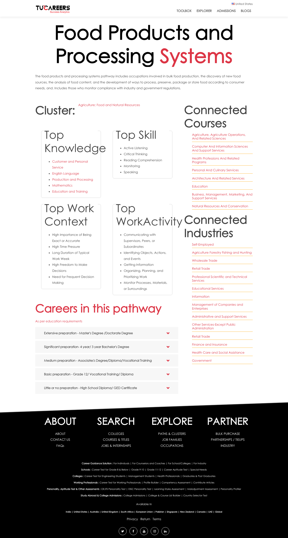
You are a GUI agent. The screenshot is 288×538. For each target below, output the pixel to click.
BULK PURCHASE (228, 434)
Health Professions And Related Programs (215, 160)
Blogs (246, 11)
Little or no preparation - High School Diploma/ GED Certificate (90, 388)
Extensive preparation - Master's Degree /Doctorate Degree (88, 333)
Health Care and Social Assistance (218, 352)
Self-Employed (203, 244)
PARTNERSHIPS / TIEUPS (228, 440)
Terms (157, 519)
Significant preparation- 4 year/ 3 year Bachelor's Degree (86, 347)
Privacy (132, 519)
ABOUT (60, 434)
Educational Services (208, 288)
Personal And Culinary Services (215, 170)
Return (145, 519)
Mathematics (62, 185)
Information (200, 296)
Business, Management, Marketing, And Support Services (222, 196)
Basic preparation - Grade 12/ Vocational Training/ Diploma (88, 374)
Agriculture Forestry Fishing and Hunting (222, 252)
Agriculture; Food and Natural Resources (109, 105)
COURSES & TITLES (116, 440)
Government (202, 360)
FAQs (60, 446)
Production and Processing (72, 179)
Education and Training (70, 191)
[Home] (53, 10)
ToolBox (184, 11)
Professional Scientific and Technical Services (219, 278)
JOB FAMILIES (172, 440)
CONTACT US (60, 440)
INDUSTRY (228, 446)
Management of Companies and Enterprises (217, 306)
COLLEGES (116, 434)
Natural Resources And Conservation (220, 206)
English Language (65, 173)
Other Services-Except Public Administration (214, 326)
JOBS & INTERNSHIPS (116, 446)
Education (200, 186)
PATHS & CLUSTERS (172, 434)
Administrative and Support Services (219, 316)
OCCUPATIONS (171, 446)
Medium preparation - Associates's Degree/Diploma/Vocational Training (98, 360)
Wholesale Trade (204, 260)
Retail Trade (201, 268)
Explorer (204, 11)
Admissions (226, 11)
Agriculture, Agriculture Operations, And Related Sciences (219, 136)
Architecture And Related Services (218, 178)
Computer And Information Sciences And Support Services (220, 148)
